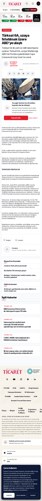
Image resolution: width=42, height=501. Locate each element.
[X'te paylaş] (10, 74)
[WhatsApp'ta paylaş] (19, 74)
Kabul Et (9, 495)
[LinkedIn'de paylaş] (23, 74)
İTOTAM (6, 388)
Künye (4, 411)
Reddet (32, 495)
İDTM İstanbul (29, 392)
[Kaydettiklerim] (32, 3)
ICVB (35, 396)
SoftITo (22, 388)
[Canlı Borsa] (38, 4)
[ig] (21, 379)
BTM (14, 388)
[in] (35, 379)
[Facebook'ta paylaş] (14, 74)
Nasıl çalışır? (33, 118)
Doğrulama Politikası (32, 410)
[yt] (14, 379)
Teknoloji (7, 30)
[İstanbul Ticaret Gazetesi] (15, 4)
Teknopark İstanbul (14, 392)
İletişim (12, 411)
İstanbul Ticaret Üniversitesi (21, 400)
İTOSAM (8, 396)
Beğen (8, 240)
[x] (7, 379)
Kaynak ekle (16, 118)
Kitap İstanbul (33, 388)
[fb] (28, 379)
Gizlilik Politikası (8, 490)
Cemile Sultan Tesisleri (22, 396)
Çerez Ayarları (21, 495)
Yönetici (15, 248)
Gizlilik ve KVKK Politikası (21, 410)
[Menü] (4, 3)
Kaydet (20, 240)
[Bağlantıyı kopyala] (32, 74)
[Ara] (26, 3)
